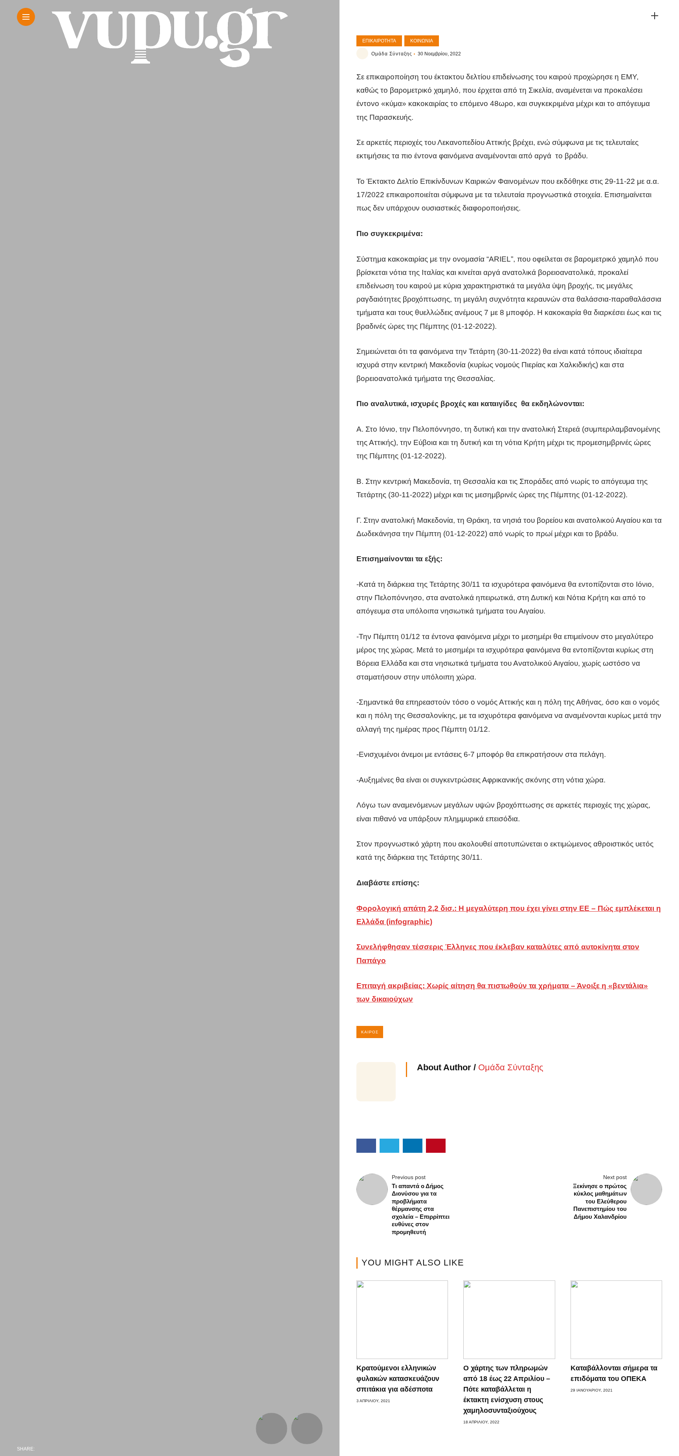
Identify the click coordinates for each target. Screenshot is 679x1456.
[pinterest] (92, 1449)
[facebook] (42, 1449)
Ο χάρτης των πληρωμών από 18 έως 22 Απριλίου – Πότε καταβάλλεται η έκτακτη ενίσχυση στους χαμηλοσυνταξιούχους (506, 1389)
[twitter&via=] (59, 1449)
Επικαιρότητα (379, 41)
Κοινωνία (421, 41)
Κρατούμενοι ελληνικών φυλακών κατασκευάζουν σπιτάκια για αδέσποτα (397, 1378)
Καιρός (369, 1032)
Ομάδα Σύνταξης (391, 54)
